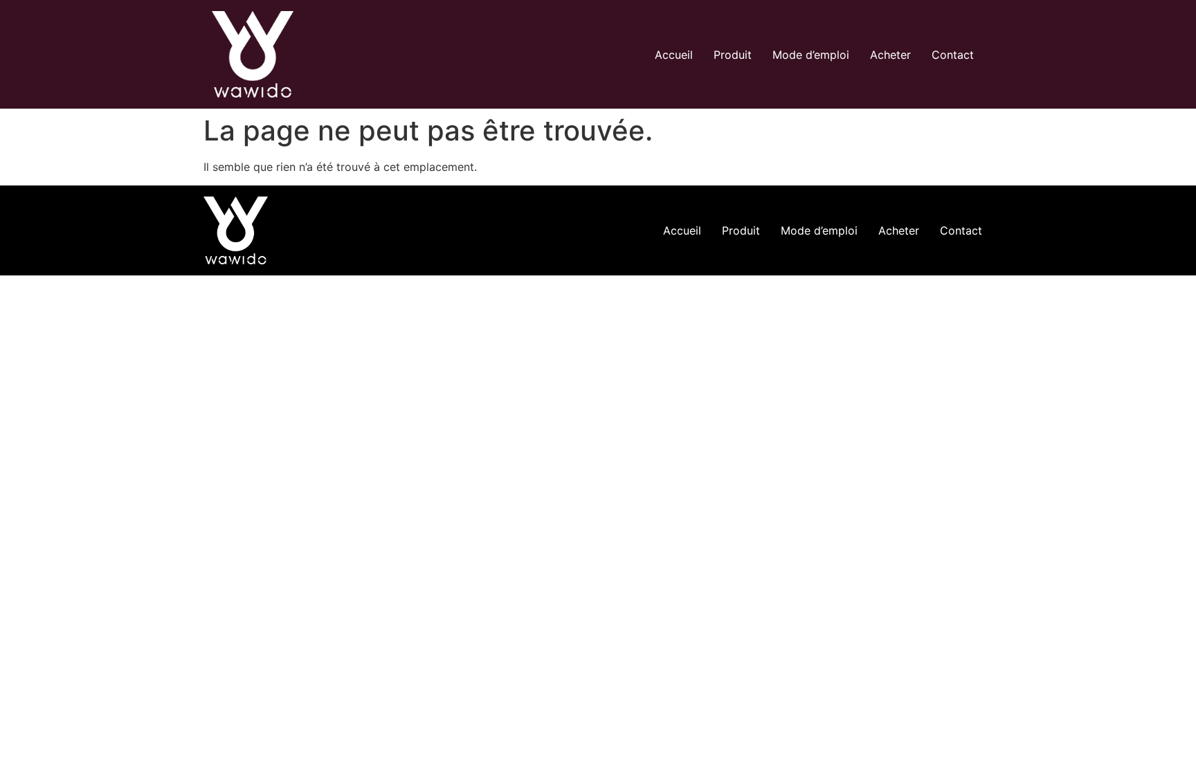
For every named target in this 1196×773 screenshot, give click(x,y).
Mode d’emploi (810, 55)
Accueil (674, 55)
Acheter (890, 55)
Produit (733, 55)
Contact (953, 55)
